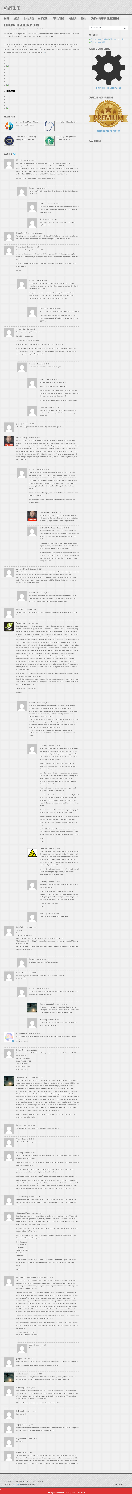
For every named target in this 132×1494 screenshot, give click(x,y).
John (18, 329)
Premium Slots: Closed (108, 131)
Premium (73, 18)
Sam (18, 1139)
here (44, 52)
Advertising (58, 18)
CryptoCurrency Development (105, 18)
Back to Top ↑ (120, 1484)
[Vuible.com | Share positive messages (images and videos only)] (7, 66)
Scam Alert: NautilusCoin (66, 122)
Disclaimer (29, 18)
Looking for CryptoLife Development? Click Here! (66, 1492)
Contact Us (43, 18)
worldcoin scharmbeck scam (29, 1277)
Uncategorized (32, 29)
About (16, 18)
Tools (83, 18)
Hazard (6, 29)
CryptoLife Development (108, 88)
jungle (19, 1359)
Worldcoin (20, 623)
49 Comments (45, 29)
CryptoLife (12, 8)
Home (6, 18)
